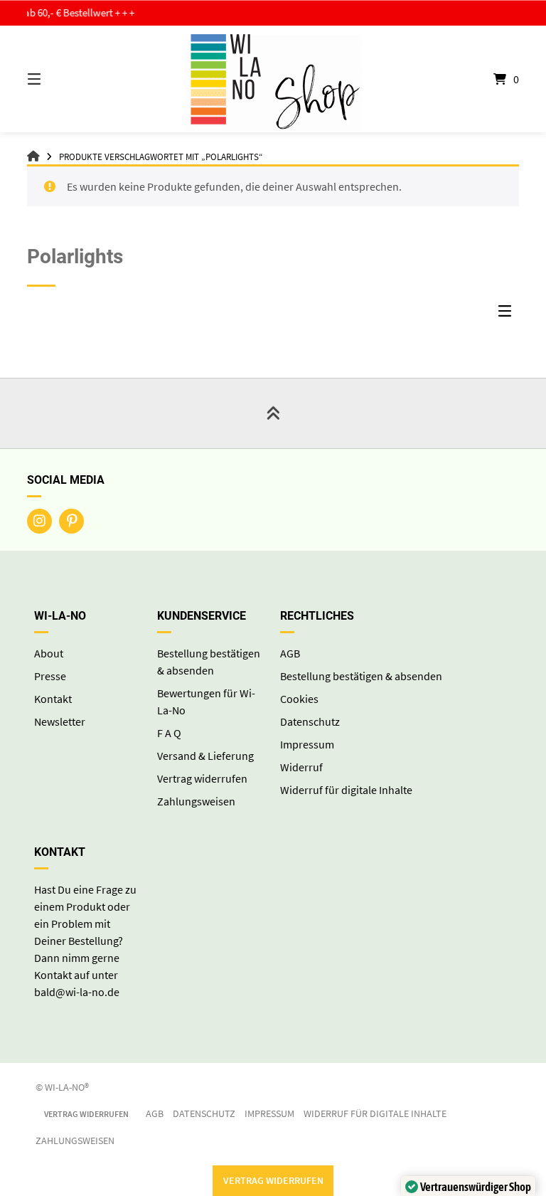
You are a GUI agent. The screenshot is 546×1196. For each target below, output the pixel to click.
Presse (50, 676)
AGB (290, 653)
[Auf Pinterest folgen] (71, 521)
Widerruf (301, 767)
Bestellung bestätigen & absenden (361, 676)
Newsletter (59, 721)
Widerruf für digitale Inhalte (346, 790)
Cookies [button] (299, 699)
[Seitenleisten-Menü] (508, 314)
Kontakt (53, 699)
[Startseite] (273, 79)
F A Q (169, 733)
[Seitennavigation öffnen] (59, 79)
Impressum (307, 744)
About (48, 653)
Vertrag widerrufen (202, 778)
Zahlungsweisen (196, 801)
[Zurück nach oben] (273, 413)
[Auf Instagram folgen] (39, 521)
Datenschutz (310, 721)
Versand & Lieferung (205, 755)
